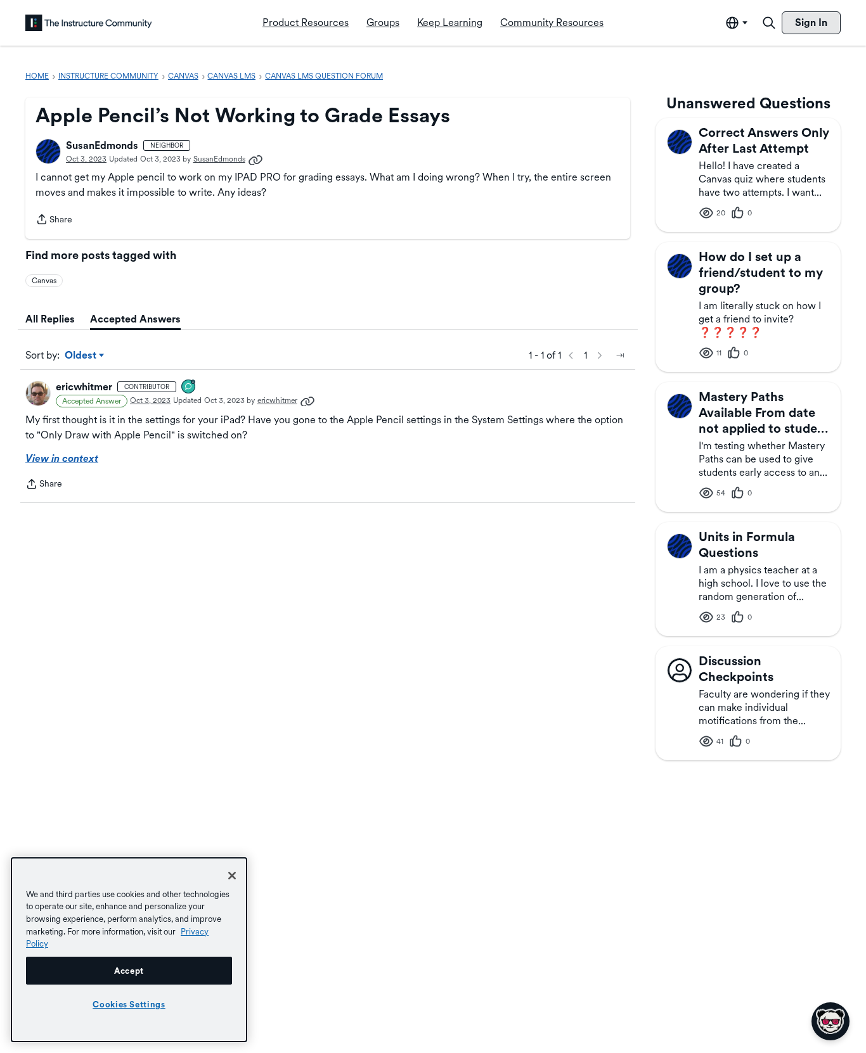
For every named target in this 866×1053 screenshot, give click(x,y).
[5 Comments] (189, 387)
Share (54, 220)
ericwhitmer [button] (84, 387)
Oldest (81, 356)
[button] (48, 151)
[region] (129, 950)
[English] (88, 23)
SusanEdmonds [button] (102, 145)
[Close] (232, 876)
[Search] (769, 22)
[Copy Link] (255, 159)
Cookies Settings (129, 1004)
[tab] (50, 319)
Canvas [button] (44, 280)
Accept (129, 971)
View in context (61, 458)
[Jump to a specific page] (620, 355)
